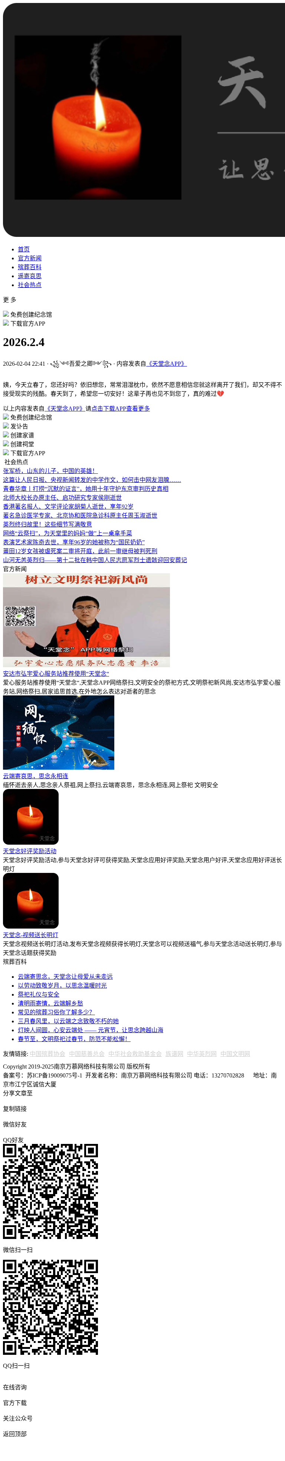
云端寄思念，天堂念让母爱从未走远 (65, 977)
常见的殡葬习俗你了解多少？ (56, 1012)
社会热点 (30, 285)
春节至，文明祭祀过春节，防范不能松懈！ (74, 1039)
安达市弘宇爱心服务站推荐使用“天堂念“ (56, 674)
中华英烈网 (202, 1054)
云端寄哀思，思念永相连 (35, 776)
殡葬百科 (30, 267)
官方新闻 (30, 258)
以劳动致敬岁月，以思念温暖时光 (62, 985)
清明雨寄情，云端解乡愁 (50, 1003)
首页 (24, 249)
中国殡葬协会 (47, 1054)
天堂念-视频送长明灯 (30, 935)
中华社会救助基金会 (135, 1054)
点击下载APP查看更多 (120, 408)
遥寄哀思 (30, 276)
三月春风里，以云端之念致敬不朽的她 (68, 1021)
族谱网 (174, 1054)
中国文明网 (235, 1054)
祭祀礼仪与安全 (38, 994)
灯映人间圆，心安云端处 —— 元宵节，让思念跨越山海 (90, 1030)
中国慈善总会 (87, 1054)
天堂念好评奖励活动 (29, 851)
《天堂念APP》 (166, 364)
